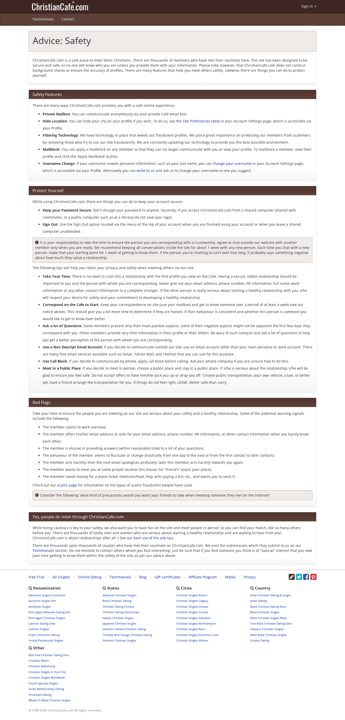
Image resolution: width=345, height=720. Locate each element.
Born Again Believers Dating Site (49, 612)
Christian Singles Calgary (192, 601)
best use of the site (150, 537)
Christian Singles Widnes (192, 640)
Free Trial (36, 577)
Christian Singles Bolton (191, 595)
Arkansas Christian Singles (119, 595)
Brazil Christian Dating (117, 601)
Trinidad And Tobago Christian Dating (127, 635)
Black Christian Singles (264, 612)
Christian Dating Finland (118, 606)
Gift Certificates (168, 577)
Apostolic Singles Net (42, 601)
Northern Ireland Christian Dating (124, 629)
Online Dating (90, 577)
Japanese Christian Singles (119, 623)
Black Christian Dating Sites (268, 606)
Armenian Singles (40, 606)
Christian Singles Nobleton (193, 618)
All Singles (61, 577)
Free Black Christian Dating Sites (271, 623)
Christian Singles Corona (192, 612)
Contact (67, 19)
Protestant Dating (40, 695)
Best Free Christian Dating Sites (49, 655)
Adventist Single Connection (47, 595)
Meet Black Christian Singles (268, 635)
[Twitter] (299, 578)
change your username (232, 163)
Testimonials (43, 19)
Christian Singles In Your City (47, 672)
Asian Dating (258, 601)
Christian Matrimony (42, 666)
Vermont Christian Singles (119, 640)
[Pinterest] (313, 578)
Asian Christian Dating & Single (270, 595)
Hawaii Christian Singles (118, 618)
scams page (67, 485)
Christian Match (39, 660)
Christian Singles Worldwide (47, 677)
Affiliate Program (203, 577)
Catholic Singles (39, 629)
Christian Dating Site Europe (121, 612)
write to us (146, 170)
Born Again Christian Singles (47, 618)
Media (230, 577)
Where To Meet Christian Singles (49, 700)
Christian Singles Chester (192, 606)
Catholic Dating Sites (42, 623)
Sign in (307, 6)
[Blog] (292, 578)
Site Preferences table (201, 121)
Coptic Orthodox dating (44, 635)
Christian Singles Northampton (196, 623)
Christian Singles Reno (190, 629)
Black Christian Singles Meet (268, 618)
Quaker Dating (259, 640)
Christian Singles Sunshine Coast (197, 635)
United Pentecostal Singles (46, 640)
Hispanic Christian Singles (267, 629)
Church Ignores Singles (43, 683)
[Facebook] (306, 578)
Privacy (250, 577)
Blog (142, 577)
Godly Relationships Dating (46, 689)
